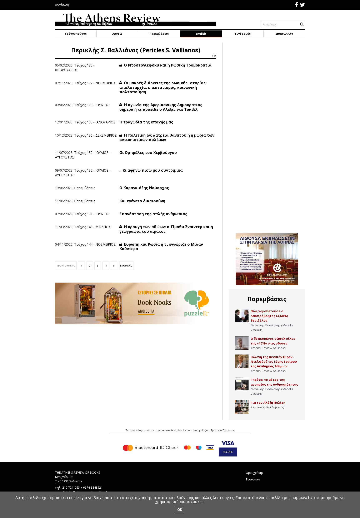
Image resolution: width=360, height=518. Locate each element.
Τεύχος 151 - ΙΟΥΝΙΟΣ (91, 214)
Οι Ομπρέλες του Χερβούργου (148, 152)
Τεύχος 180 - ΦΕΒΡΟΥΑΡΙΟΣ (75, 67)
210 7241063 (71, 487)
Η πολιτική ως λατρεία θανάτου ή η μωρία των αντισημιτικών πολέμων (166, 137)
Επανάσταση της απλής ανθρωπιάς (153, 213)
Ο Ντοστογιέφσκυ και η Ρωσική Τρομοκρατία (167, 65)
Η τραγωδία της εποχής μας (146, 121)
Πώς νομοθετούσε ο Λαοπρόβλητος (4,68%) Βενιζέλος (269, 315)
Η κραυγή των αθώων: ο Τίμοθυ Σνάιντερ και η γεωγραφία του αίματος (166, 229)
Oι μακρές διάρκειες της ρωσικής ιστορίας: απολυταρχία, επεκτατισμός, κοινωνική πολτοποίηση (163, 87)
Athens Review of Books (268, 348)
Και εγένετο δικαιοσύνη (142, 200)
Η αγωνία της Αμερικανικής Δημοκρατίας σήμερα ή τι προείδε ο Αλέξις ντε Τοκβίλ (160, 107)
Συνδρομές (243, 33)
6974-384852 (92, 487)
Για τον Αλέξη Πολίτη (268, 402)
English (201, 33)
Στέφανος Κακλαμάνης (267, 407)
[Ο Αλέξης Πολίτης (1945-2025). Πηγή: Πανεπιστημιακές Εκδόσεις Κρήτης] (242, 407)
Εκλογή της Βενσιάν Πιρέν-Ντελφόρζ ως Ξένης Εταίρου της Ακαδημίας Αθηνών (274, 361)
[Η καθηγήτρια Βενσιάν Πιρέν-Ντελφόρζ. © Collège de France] (242, 361)
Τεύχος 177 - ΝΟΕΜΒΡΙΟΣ (95, 83)
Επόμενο (126, 265)
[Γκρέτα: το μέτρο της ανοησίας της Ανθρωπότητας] (242, 384)
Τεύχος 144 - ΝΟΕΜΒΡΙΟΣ (95, 244)
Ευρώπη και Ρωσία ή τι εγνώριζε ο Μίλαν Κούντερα (161, 246)
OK (179, 509)
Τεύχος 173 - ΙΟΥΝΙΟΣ (91, 105)
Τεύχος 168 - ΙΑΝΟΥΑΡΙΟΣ (94, 122)
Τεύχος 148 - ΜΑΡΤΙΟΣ (92, 227)
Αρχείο (117, 33)
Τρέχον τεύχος (76, 33)
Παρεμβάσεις (159, 33)
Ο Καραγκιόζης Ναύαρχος (144, 187)
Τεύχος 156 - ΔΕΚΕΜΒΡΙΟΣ (95, 135)
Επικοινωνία (284, 33)
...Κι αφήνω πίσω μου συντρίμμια (151, 170)
